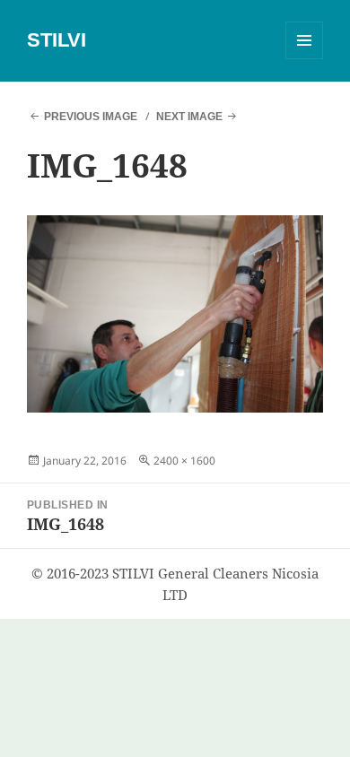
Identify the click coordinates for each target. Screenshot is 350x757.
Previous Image (90, 116)
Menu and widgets (304, 58)
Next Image (189, 116)
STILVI (56, 40)
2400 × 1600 (184, 460)
